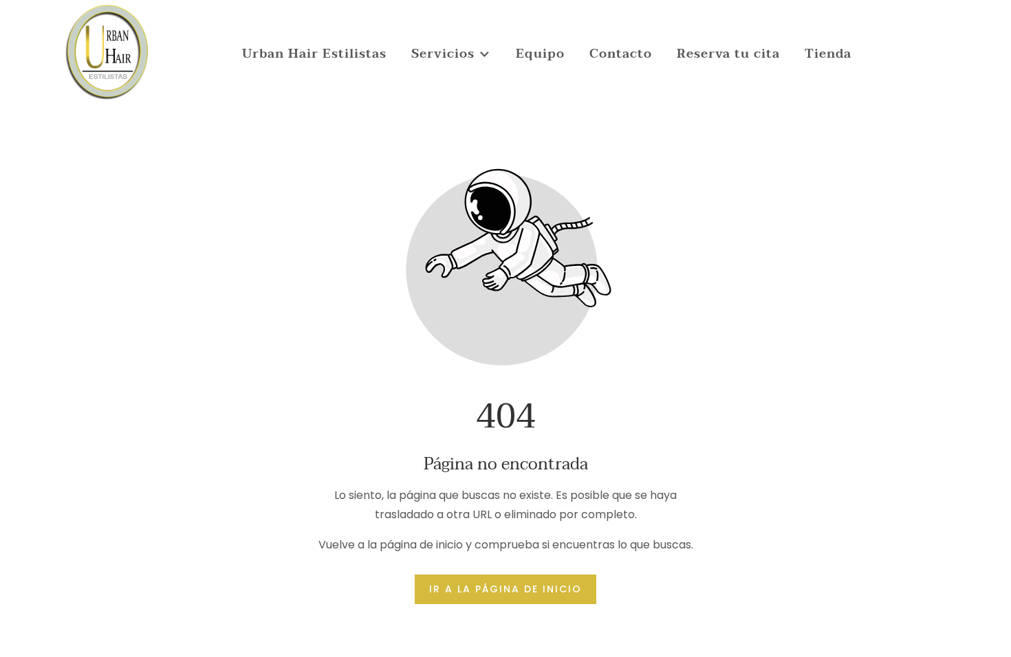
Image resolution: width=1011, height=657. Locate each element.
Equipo (540, 54)
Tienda (828, 54)
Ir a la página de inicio (505, 589)
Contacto (620, 54)
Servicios (443, 54)
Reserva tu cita (728, 54)
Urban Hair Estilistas (314, 54)
